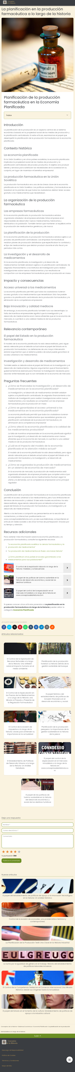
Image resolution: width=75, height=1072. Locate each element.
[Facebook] (4, 627)
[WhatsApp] (25, 627)
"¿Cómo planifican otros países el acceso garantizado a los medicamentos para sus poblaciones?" (34, 558)
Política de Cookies (8, 1055)
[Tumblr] (30, 627)
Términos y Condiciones (10, 1061)
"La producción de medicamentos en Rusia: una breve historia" (35, 551)
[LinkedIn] (36, 627)
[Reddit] (52, 627)
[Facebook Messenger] (9, 627)
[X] (14, 627)
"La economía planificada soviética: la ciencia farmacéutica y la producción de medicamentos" (36, 545)
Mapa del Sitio (7, 1066)
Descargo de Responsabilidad (12, 1050)
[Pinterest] (20, 627)
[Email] (47, 627)
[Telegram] (41, 627)
